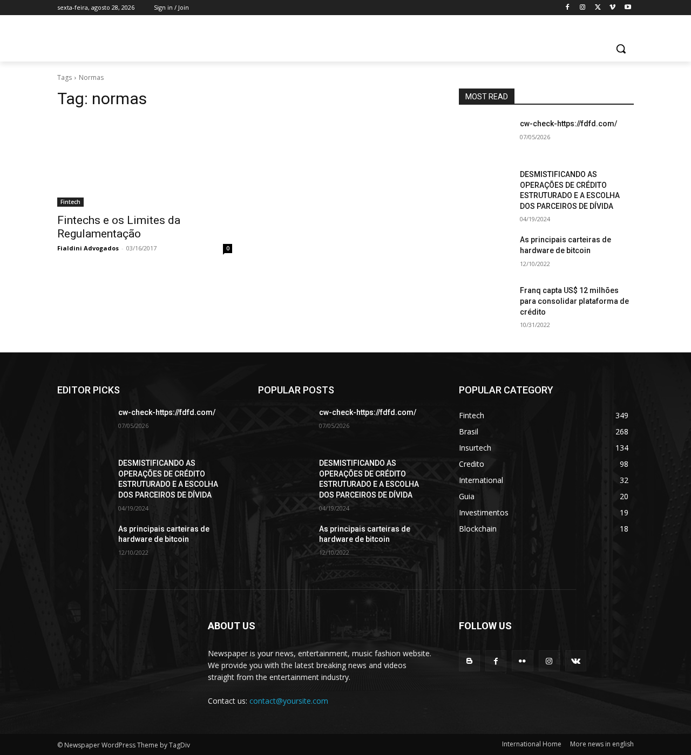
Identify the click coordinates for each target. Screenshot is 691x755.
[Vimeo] (612, 8)
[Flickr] (522, 660)
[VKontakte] (575, 660)
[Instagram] (583, 8)
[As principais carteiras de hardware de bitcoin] (485, 253)
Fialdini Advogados (88, 248)
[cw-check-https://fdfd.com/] (485, 137)
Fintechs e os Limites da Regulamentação (118, 227)
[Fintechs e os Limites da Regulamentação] (144, 163)
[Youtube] (627, 8)
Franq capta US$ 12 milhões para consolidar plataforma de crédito (574, 301)
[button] (621, 49)
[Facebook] (567, 8)
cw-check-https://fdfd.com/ (568, 123)
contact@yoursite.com (288, 701)
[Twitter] (598, 8)
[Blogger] (469, 660)
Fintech (70, 202)
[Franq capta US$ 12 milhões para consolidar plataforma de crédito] (485, 303)
